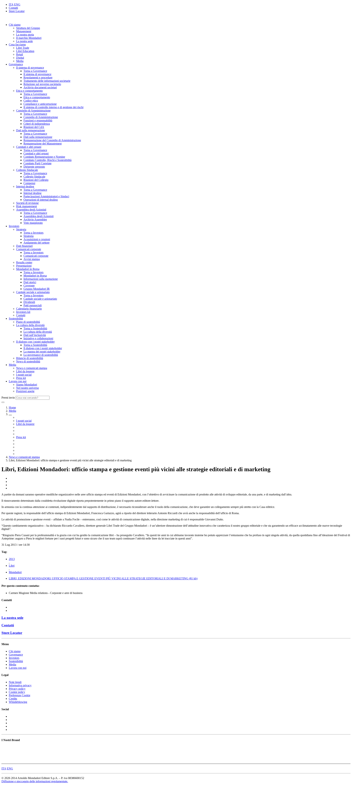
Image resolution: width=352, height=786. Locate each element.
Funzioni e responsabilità (37, 120)
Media (19, 61)
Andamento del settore (36, 242)
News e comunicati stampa (31, 368)
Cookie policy (17, 692)
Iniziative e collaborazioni (38, 338)
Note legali (15, 682)
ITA (11, 4)
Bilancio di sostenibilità (29, 358)
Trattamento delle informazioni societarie (46, 80)
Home (12, 407)
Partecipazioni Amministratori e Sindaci (46, 196)
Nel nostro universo (27, 387)
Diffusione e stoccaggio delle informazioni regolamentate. (34, 781)
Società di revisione (27, 203)
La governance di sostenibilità (40, 354)
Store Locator (17, 11)
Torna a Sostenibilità (35, 328)
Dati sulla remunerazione (30, 130)
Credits (13, 698)
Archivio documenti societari (40, 87)
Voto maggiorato (33, 222)
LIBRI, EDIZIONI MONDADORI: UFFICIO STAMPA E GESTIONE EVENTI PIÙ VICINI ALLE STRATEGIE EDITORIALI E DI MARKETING (103, 578)
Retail (19, 54)
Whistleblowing (18, 701)
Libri (11, 565)
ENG (17, 4)
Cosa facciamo (17, 44)
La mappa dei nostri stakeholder (41, 351)
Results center (24, 262)
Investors (14, 226)
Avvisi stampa (31, 259)
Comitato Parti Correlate (37, 163)
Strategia (21, 229)
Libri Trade (22, 47)
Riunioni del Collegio (35, 179)
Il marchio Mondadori (28, 37)
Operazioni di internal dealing (40, 199)
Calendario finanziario (29, 308)
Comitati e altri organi (28, 146)
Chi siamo (15, 24)
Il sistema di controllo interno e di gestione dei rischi (53, 107)
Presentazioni (24, 265)
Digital (20, 57)
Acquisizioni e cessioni (36, 239)
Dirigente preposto (34, 166)
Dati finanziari (24, 245)
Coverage (29, 285)
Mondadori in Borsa (27, 269)
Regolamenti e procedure (37, 77)
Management (23, 31)
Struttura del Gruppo (28, 28)
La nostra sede (24, 41)
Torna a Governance (35, 70)
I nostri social (24, 374)
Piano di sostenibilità (28, 321)
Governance (16, 64)
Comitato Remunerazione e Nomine (44, 156)
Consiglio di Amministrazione (33, 110)
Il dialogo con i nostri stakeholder (35, 341)
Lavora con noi (17, 381)
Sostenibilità (16, 318)
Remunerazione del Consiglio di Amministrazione (52, 140)
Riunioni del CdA (33, 127)
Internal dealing (25, 186)
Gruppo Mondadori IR (36, 288)
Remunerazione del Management (42, 143)
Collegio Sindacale (27, 170)
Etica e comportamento (29, 90)
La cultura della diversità (30, 325)
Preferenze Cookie (19, 695)
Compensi (29, 183)
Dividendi (29, 302)
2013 (12, 559)
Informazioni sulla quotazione (40, 278)
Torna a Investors (33, 232)
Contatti (13, 7)
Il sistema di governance (30, 67)
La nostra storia (25, 34)
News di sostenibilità (28, 361)
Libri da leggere (25, 371)
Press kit (21, 378)
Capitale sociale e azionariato (33, 292)
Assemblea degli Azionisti (31, 209)
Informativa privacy (20, 685)
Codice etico (30, 100)
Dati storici (29, 282)
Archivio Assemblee (35, 219)
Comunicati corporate (28, 249)
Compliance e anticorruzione (40, 103)
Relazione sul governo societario (42, 84)
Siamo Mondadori (26, 384)
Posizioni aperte (25, 391)
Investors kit (23, 311)
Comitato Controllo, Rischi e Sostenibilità (47, 160)
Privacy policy (17, 688)
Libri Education (25, 51)
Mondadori (15, 572)
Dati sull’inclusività (34, 335)
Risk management (26, 206)
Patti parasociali (32, 305)
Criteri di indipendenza (36, 123)
